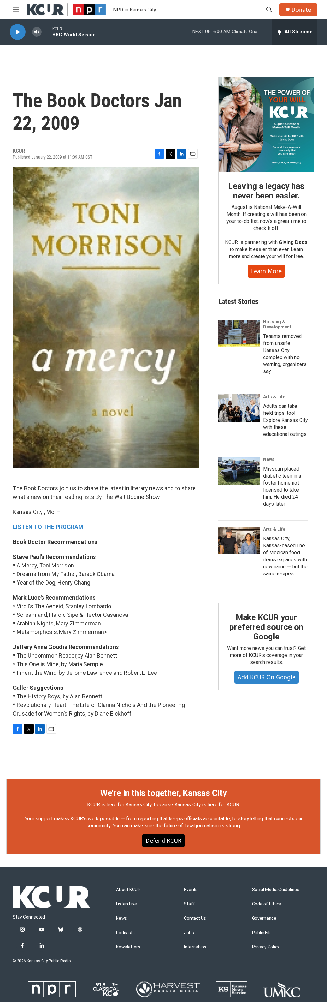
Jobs (189, 932)
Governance (264, 918)
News (269, 459)
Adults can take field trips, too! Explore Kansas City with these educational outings (285, 420)
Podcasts (125, 932)
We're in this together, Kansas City (163, 793)
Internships (195, 947)
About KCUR (128, 889)
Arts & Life (274, 396)
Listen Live (126, 904)
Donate (301, 9)
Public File (262, 932)
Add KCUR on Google (266, 677)
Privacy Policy (265, 947)
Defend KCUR (163, 840)
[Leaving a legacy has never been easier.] (266, 124)
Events (191, 889)
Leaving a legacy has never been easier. (266, 190)
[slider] (47, 31)
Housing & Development (277, 324)
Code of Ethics (266, 904)
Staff (189, 904)
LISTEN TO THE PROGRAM (48, 526)
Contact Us (195, 918)
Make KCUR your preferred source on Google (266, 627)
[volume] (36, 32)
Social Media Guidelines (275, 889)
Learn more (266, 271)
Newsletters (128, 947)
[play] (17, 32)
